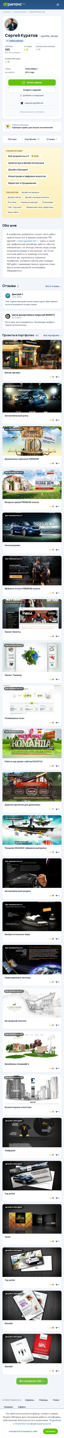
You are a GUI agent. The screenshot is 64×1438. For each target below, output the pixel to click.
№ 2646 (35, 156)
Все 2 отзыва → (54, 286)
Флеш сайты (13, 212)
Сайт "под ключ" (15, 207)
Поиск (56, 1400)
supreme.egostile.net (33, 103)
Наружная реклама (29, 202)
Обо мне (12, 139)
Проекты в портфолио (18, 335)
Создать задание (32, 90)
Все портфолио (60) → (32, 1381)
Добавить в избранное (33, 95)
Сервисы (29, 1400)
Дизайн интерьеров (30, 192)
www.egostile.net (27, 241)
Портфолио (32, 139)
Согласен (50, 1431)
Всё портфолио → (52, 335)
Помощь (43, 1400)
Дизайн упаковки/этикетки (37, 197)
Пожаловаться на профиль (32, 112)
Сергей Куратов (21, 35)
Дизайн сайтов (14, 197)
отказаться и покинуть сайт (23, 1431)
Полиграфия (47, 202)
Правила (8, 1407)
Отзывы (52, 139)
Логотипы (12, 202)
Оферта (22, 1407)
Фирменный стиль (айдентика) (39, 207)
